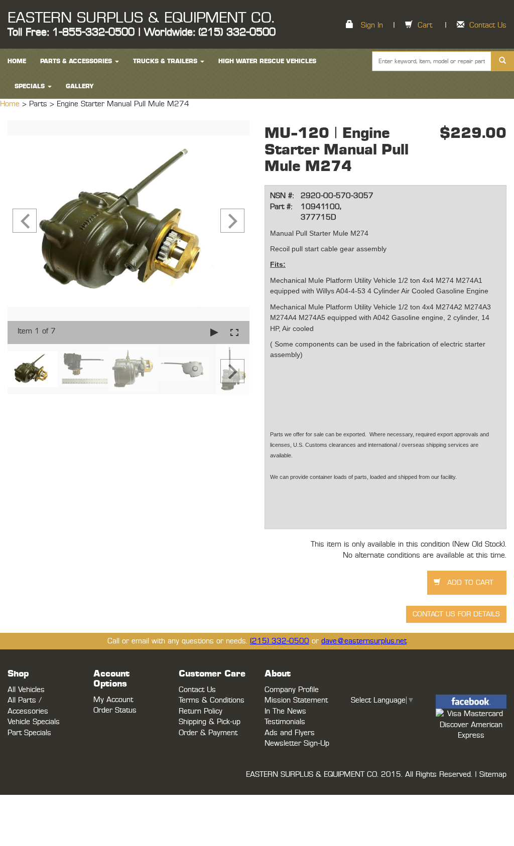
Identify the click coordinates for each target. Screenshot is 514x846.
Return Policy (200, 711)
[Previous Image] (25, 221)
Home (11, 104)
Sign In (372, 25)
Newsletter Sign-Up (297, 743)
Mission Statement (296, 700)
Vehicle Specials (34, 722)
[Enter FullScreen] (234, 332)
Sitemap (492, 774)
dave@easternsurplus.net (364, 641)
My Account (113, 700)
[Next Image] (232, 221)
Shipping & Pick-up (209, 722)
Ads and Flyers (290, 733)
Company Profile (292, 690)
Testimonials (285, 722)
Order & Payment (208, 733)
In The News (285, 711)
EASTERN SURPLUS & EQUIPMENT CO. (141, 18)
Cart (425, 25)
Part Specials (29, 733)
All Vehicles (26, 690)
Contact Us (487, 25)
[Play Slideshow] (214, 332)
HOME (17, 61)
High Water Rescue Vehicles (267, 61)
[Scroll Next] (232, 371)
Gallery (80, 86)
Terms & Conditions (211, 700)
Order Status (115, 710)
